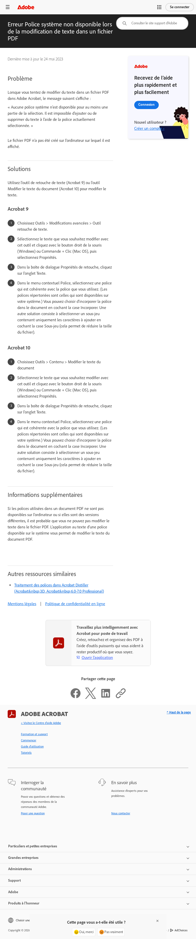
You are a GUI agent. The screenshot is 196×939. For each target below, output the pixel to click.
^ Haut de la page (179, 712)
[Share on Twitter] (90, 697)
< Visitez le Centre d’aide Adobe (41, 723)
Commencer (28, 740)
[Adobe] (25, 7)
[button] (159, 7)
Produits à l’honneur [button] (23, 903)
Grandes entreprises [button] (23, 858)
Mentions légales (22, 603)
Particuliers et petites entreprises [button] (32, 846)
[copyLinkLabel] (120, 697)
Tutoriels (26, 752)
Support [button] (14, 880)
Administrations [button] (20, 869)
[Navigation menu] (7, 7)
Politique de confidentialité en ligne (75, 603)
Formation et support (34, 734)
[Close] (157, 921)
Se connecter (179, 7)
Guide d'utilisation (32, 746)
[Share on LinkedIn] (105, 697)
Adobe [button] (13, 892)
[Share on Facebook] (75, 697)
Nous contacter (120, 813)
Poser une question (33, 813)
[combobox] (152, 23)
